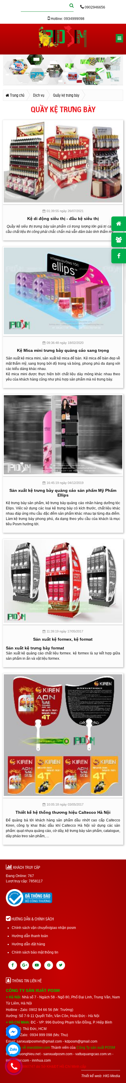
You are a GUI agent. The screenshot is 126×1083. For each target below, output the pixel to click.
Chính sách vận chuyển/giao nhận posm (44, 928)
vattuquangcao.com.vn (93, 1054)
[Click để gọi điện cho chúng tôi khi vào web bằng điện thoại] (14, 1066)
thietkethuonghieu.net (23, 1054)
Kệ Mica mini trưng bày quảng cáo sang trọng (63, 350)
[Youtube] (36, 965)
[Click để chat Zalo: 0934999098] (13, 1049)
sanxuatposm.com (57, 1054)
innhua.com (41, 1060)
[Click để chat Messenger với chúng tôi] (13, 1031)
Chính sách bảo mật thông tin (35, 952)
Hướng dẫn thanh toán (30, 936)
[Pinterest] (48, 965)
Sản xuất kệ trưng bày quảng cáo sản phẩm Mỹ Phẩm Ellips (62, 492)
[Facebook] (12, 965)
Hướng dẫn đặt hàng (28, 944)
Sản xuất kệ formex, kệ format (63, 639)
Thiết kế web (91, 1076)
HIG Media (111, 1076)
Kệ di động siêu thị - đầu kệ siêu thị (63, 218)
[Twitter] (60, 965)
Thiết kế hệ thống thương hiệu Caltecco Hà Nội (63, 812)
